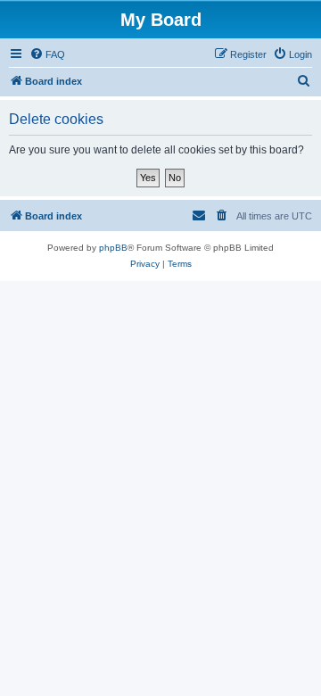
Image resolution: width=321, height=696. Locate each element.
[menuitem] (47, 54)
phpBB (113, 248)
